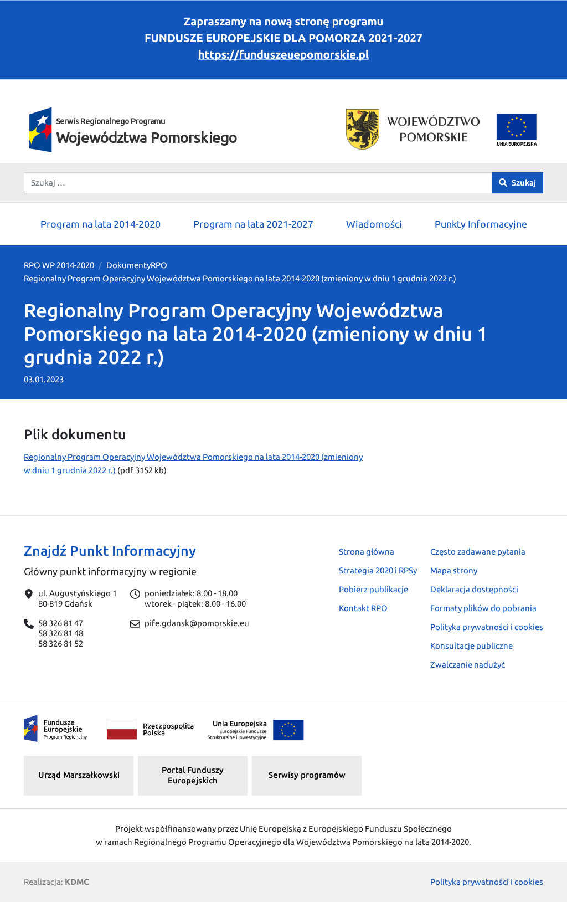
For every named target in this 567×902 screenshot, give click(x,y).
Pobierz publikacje (373, 589)
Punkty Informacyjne (481, 223)
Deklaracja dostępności (474, 589)
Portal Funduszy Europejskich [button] (193, 775)
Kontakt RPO (363, 608)
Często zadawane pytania (477, 551)
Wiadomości (374, 223)
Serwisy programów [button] (307, 775)
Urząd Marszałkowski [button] (79, 775)
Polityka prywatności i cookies (486, 627)
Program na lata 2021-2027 (253, 223)
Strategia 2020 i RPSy (378, 570)
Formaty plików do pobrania (483, 608)
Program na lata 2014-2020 (100, 223)
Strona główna (366, 551)
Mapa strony (453, 570)
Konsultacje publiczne (471, 645)
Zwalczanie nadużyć (467, 664)
